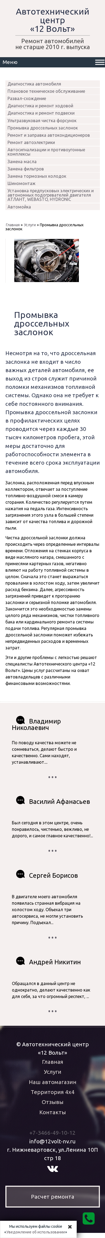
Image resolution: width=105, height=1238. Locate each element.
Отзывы (53, 1102)
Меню (10, 62)
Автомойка (19, 206)
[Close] (70, 1227)
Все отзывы (52, 776)
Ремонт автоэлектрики (31, 142)
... (52, 773)
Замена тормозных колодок (37, 176)
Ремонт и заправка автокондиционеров (49, 135)
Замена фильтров (26, 168)
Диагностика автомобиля (34, 83)
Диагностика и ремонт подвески (41, 113)
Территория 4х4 (53, 1092)
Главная (13, 225)
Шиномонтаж (22, 183)
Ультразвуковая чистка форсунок (42, 120)
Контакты (52, 1112)
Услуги (30, 225)
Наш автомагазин (52, 1082)
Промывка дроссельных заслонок (43, 127)
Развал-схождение (27, 98)
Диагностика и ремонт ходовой (40, 105)
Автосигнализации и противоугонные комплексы (46, 151)
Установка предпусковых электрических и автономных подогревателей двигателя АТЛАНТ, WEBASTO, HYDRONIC (51, 195)
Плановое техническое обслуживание (46, 91)
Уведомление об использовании (35, 1232)
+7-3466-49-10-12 (52, 1133)
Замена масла (22, 161)
